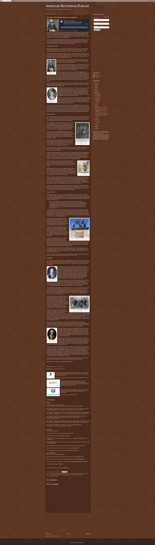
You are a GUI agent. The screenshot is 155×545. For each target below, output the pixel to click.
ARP (50, 474)
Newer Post (48, 533)
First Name (96, 22)
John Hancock (78, 261)
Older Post (88, 533)
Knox (86, 292)
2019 (95, 125)
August (96, 100)
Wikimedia (52, 73)
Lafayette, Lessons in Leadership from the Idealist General (64, 459)
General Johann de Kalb (51, 129)
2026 (95, 82)
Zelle (69, 377)
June (96, 104)
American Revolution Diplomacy (73, 473)
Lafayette (56, 435)
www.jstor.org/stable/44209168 (82, 413)
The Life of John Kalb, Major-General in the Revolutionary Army (65, 445)
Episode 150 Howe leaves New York (101, 108)
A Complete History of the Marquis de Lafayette (62, 448)
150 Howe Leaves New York (57, 366)
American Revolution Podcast (67, 5)
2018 (95, 126)
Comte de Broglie (82, 90)
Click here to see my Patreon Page (53, 386)
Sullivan (48, 293)
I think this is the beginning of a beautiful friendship (73, 325)
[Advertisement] (68, 522)
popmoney (74, 377)
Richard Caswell (74, 255)
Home (68, 533)
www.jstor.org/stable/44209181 (82, 422)
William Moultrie (55, 250)
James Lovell (82, 271)
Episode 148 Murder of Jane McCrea (101, 113)
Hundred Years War (70, 51)
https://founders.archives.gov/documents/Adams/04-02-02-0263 (59, 425)
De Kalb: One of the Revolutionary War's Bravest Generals (63, 456)
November (97, 95)
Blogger (83, 542)
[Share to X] (64, 472)
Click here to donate (50, 377)
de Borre (55, 282)
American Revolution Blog (63, 473)
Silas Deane (76, 116)
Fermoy (60, 282)
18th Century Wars (55, 473)
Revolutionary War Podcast (67, 474)
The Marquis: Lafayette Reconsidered (60, 461)
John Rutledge (59, 249)
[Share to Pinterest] (66, 472)
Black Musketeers (72, 73)
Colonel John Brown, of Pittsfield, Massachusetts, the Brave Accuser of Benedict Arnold (72, 441)
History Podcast (59, 474)
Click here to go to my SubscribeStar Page (69, 394)
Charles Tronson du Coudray (74, 287)
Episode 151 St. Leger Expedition (101, 107)
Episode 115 (49, 170)
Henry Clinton (64, 143)
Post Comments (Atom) (54, 536)
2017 (95, 128)
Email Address (97, 18)
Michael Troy (96, 74)
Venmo (66, 377)
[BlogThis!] (63, 472)
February (97, 121)
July (96, 102)
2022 (95, 89)
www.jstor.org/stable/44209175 (52, 418)
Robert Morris (68, 263)
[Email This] (62, 472)
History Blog (54, 474)
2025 (95, 84)
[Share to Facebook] (65, 472)
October (96, 97)
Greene (53, 293)
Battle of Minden (71, 53)
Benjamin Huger (63, 224)
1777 (50, 473)
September (97, 99)
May (96, 105)
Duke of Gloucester (76, 89)
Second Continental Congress (77, 474)
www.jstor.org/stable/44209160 (77, 409)
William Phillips (82, 54)
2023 (95, 87)
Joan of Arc (85, 51)
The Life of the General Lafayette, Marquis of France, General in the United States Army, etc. (70, 438)
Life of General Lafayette (59, 433)
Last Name (96, 25)
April (96, 117)
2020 (95, 92)
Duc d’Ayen (53, 78)
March (96, 119)
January (96, 122)
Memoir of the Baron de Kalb (59, 450)
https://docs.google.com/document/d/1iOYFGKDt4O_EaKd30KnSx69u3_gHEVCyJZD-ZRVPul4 (65, 406)
